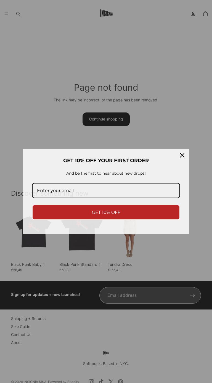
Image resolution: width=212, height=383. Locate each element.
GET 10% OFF (106, 212)
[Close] (182, 155)
